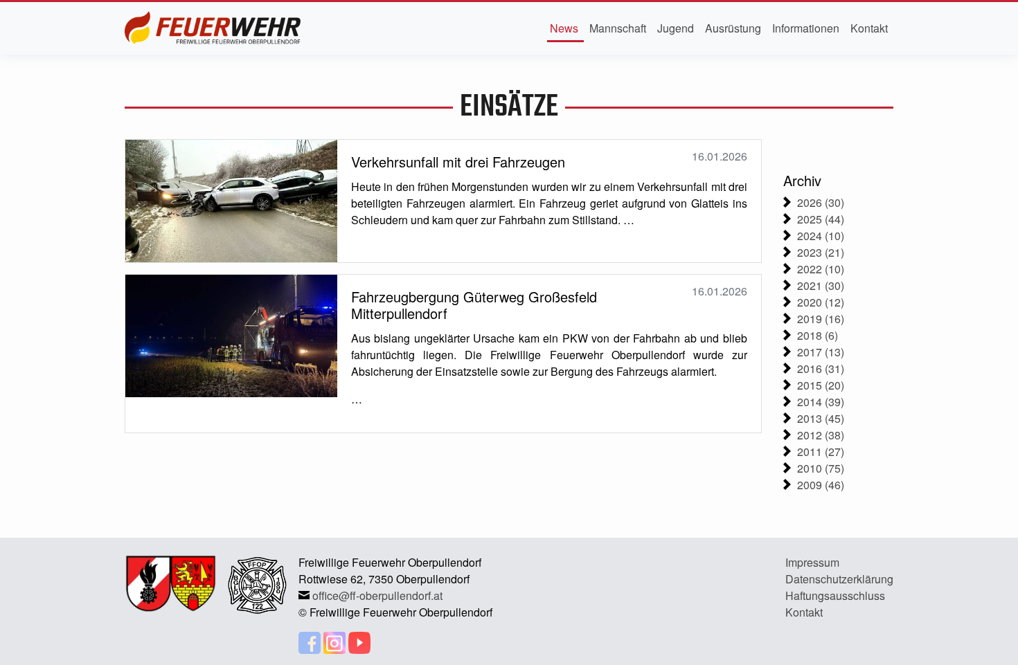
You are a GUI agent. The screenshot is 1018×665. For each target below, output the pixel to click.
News (564, 28)
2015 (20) (820, 385)
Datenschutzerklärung (839, 579)
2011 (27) (820, 451)
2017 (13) (820, 352)
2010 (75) (820, 468)
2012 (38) (820, 435)
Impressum (812, 562)
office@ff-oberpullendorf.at (377, 595)
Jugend (675, 28)
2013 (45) (820, 418)
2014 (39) (820, 402)
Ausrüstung (733, 28)
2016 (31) (820, 368)
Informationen (805, 28)
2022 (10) (820, 269)
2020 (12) (820, 302)
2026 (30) (820, 202)
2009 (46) (820, 485)
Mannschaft (617, 28)
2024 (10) (820, 236)
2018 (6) (817, 335)
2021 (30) (820, 285)
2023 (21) (820, 252)
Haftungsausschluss (835, 595)
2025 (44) (820, 219)
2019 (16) (820, 319)
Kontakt (869, 28)
